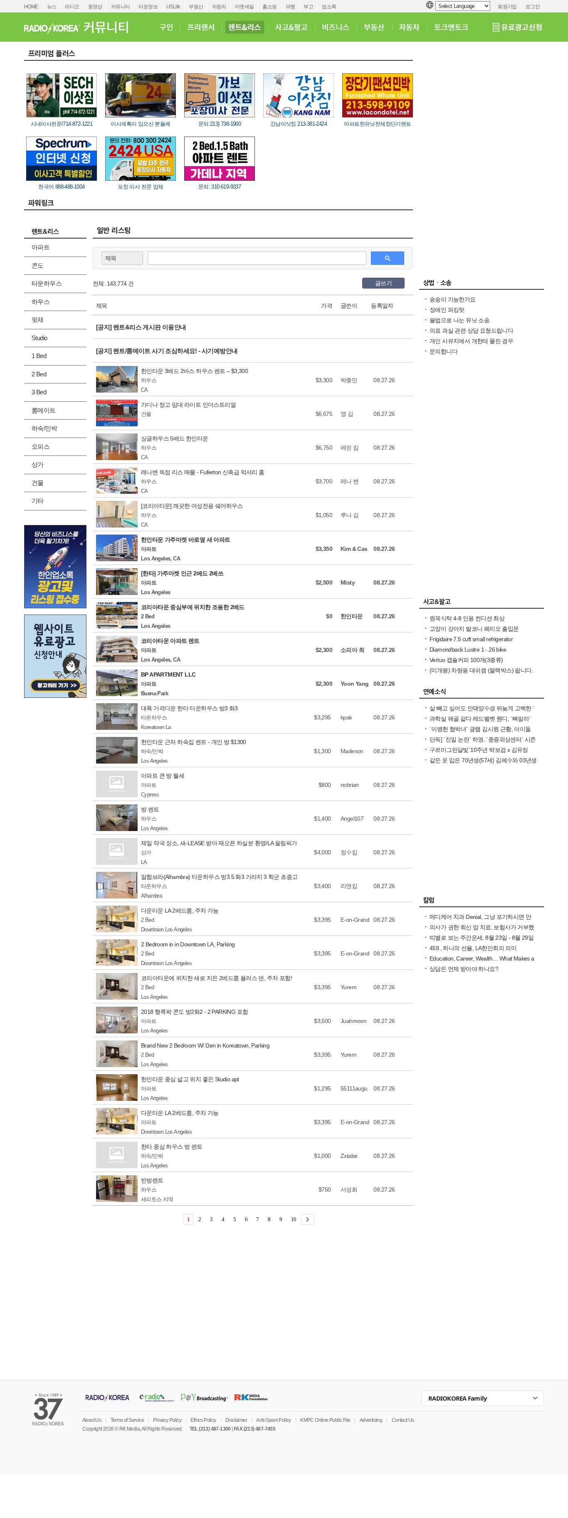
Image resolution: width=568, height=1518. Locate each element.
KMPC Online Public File (325, 1420)
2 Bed (39, 374)
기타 (38, 500)
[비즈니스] (335, 27)
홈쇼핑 (269, 7)
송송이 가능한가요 (453, 299)
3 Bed (39, 392)
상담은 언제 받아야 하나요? (464, 969)
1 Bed (39, 355)
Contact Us (403, 1420)
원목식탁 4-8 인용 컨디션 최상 (467, 618)
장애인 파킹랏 (447, 309)
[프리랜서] (200, 27)
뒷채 (38, 319)
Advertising (371, 1420)
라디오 (72, 7)
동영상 (95, 7)
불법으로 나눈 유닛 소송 (459, 320)
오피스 (40, 446)
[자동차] (409, 27)
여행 (290, 7)
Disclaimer (236, 1420)
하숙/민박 (44, 428)
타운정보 (148, 7)
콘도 (38, 265)
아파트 (40, 247)
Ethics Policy (203, 1420)
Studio (39, 337)
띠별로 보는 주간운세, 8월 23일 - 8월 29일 (481, 937)
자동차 (219, 7)
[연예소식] (481, 693)
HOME (31, 7)
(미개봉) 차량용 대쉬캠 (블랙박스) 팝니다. (481, 670)
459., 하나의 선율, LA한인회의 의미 (473, 948)
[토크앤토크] (451, 27)
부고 (308, 7)
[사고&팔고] (291, 27)
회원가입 (507, 7)
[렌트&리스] (245, 27)
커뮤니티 (120, 7)
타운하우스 (47, 283)
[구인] (166, 27)
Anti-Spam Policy (273, 1420)
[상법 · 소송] (481, 285)
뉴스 (52, 7)
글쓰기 (383, 283)
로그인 (533, 7)
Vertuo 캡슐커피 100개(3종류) (466, 660)
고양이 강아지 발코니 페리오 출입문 (474, 628)
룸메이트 (44, 410)
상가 (38, 464)
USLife (173, 7)
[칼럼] (481, 902)
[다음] (307, 1219)
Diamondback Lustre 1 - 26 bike (468, 649)
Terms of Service (127, 1420)
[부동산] (374, 27)
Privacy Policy (167, 1420)
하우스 (40, 301)
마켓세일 (244, 7)
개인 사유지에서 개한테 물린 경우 (471, 341)
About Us (91, 1420)
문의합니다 (443, 351)
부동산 (196, 7)
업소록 (329, 7)
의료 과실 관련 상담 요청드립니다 (471, 330)
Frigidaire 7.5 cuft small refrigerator (471, 639)
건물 (38, 482)
